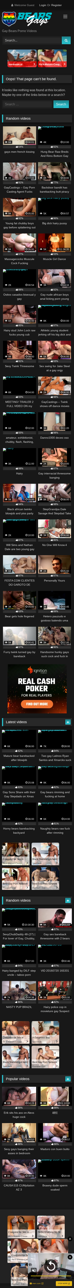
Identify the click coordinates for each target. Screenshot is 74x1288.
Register (56, 5)
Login (42, 5)
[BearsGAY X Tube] (30, 20)
